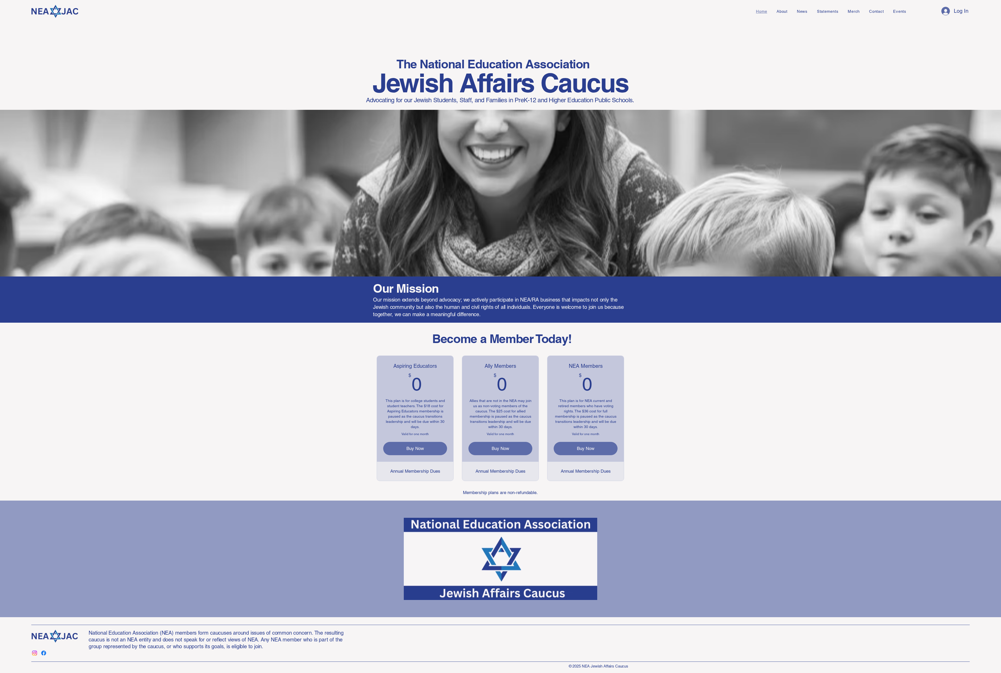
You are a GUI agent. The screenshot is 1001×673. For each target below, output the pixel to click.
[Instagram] (34, 653)
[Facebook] (43, 653)
